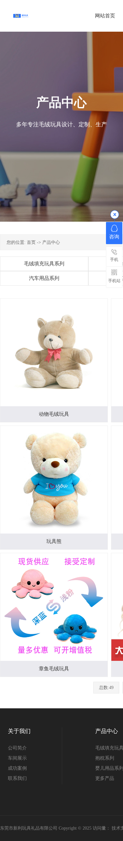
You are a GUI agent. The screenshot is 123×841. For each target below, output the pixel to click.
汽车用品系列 (44, 278)
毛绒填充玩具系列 (44, 263)
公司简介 (17, 747)
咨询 (114, 236)
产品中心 (51, 242)
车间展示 (17, 758)
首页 (31, 242)
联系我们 (17, 778)
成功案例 (17, 768)
